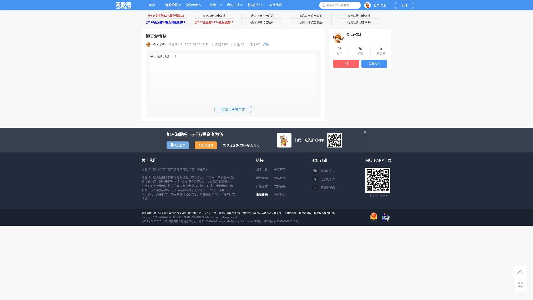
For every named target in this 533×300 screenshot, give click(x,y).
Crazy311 (354, 34)
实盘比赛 (275, 5)
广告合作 (262, 186)
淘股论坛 (171, 5)
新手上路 (262, 169)
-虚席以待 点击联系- (214, 15)
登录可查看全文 (233, 109)
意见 (520, 285)
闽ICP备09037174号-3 (154, 221)
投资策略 (192, 5)
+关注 (346, 63)
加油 (255, 44)
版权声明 (262, 178)
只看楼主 (374, 63)
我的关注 (233, 5)
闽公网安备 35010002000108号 (281, 221)
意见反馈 (262, 194)
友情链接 (280, 186)
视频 (213, 5)
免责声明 (280, 169)
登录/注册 (380, 5)
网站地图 (280, 178)
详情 (266, 44)
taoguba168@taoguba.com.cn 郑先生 (240, 221)
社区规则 (280, 194)
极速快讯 (254, 5)
